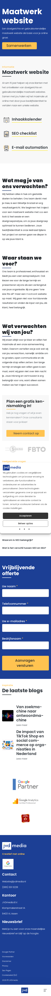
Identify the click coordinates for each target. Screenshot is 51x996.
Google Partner (8, 952)
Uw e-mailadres (14, 621)
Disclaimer (6, 961)
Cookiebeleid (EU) (9, 975)
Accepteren (25, 515)
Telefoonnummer (15, 604)
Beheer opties (25, 523)
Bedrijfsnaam (12, 639)
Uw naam (10, 586)
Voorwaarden (8, 956)
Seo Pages (6, 970)
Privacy (5, 966)
